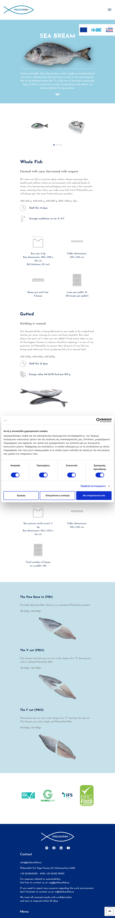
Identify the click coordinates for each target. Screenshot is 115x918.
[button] (54, 145)
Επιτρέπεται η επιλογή (57, 495)
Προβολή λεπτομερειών (93, 486)
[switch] (43, 475)
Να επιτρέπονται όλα (94, 495)
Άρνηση (21, 495)
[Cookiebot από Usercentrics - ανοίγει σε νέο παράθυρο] (98, 420)
